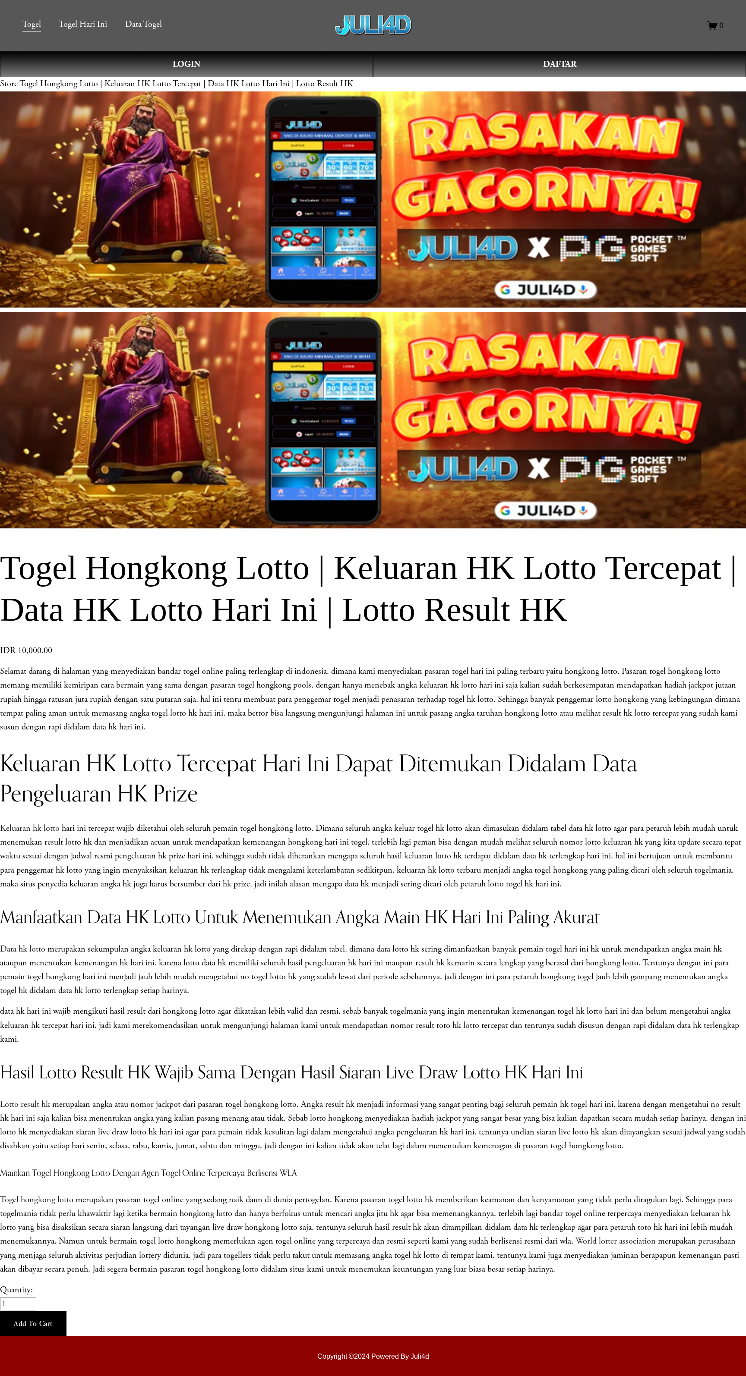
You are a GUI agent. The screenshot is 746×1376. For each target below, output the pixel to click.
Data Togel (143, 24)
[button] (33, 1323)
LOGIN (186, 64)
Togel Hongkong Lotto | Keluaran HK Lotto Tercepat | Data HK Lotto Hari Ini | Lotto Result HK (186, 84)
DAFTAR (559, 64)
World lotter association (615, 1241)
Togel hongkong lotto (38, 1199)
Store (9, 84)
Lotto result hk (25, 1104)
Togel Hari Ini (83, 24)
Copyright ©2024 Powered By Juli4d (373, 1356)
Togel (31, 24)
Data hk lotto (22, 949)
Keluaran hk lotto (30, 828)
